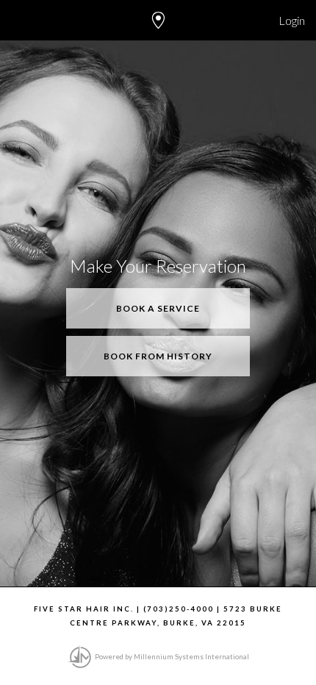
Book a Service (158, 308)
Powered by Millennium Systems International (171, 657)
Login (292, 20)
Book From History (158, 356)
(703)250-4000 (178, 609)
